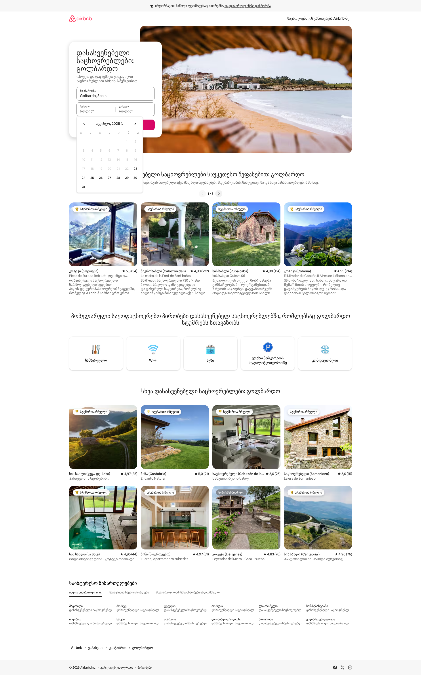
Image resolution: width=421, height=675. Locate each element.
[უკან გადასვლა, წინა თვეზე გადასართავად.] (84, 123)
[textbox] (96, 111)
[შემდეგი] (218, 193)
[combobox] (115, 95)
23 (135, 169)
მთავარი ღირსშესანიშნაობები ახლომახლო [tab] (188, 592)
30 (135, 178)
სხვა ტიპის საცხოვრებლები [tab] (129, 592)
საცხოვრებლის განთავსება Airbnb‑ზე (318, 18)
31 (83, 187)
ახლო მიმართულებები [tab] (85, 592)
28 (118, 178)
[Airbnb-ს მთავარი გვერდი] (80, 18)
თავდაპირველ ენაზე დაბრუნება (248, 6)
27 (109, 178)
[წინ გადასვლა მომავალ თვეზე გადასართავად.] (135, 123)
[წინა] (202, 193)
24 (83, 178)
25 (92, 178)
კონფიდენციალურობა (116, 667)
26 (101, 178)
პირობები (144, 667)
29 (127, 178)
